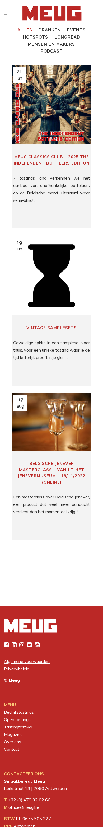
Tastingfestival (18, 727)
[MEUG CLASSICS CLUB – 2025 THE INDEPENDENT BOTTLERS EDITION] (51, 104)
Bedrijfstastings (19, 712)
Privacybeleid (16, 668)
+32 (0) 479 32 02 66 (29, 799)
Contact (11, 749)
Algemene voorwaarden (27, 661)
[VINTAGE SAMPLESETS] (51, 275)
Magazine (13, 734)
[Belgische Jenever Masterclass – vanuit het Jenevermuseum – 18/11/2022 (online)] (51, 422)
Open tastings (17, 719)
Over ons (12, 741)
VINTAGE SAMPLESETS (51, 327)
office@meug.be (23, 807)
